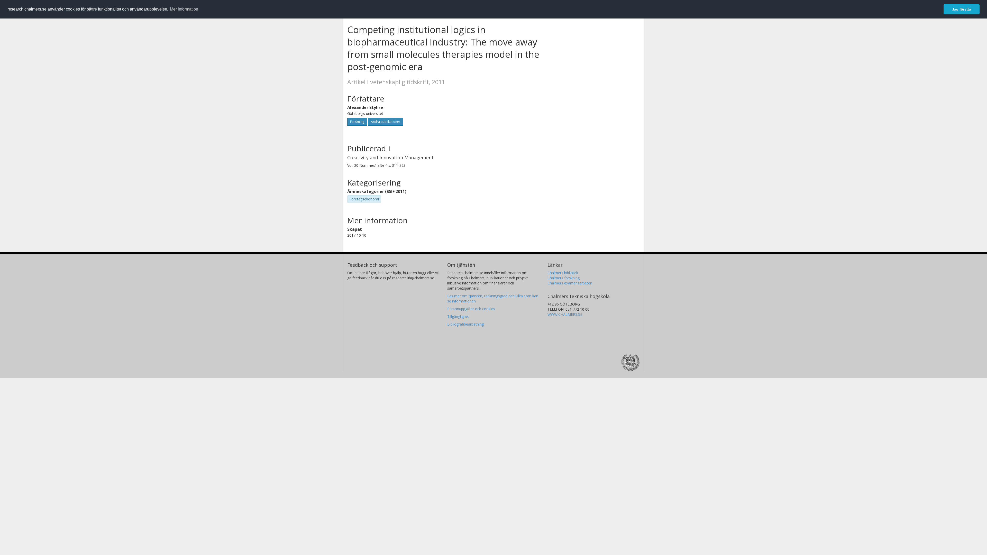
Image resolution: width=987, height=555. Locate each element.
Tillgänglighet (458, 316)
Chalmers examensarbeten (569, 283)
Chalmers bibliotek (562, 272)
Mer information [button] (184, 9)
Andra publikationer (385, 121)
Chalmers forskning (563, 277)
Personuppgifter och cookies (471, 308)
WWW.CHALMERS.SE (564, 314)
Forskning (357, 121)
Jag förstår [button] (961, 9)
